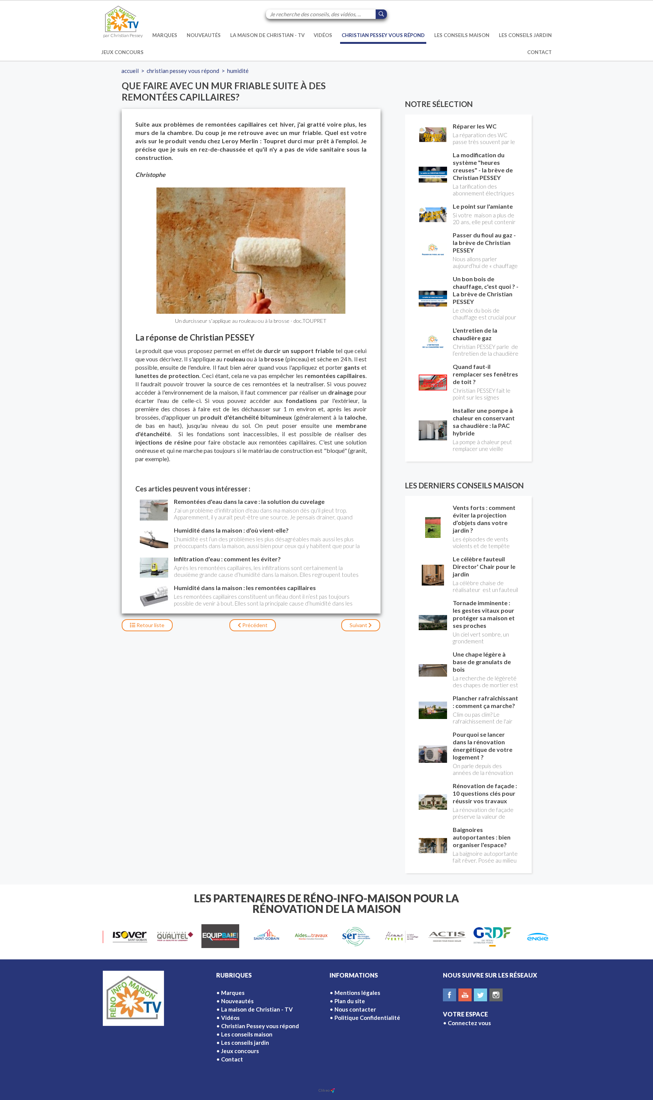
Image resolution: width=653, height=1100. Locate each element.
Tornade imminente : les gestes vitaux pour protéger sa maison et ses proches (484, 614)
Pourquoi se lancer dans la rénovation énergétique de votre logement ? (482, 746)
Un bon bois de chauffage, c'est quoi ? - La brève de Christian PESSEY (485, 290)
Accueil (130, 70)
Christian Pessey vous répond (383, 35)
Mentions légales (357, 992)
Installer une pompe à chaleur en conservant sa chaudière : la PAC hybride (484, 422)
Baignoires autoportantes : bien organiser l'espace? (482, 837)
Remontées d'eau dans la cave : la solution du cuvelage (249, 501)
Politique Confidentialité (367, 1017)
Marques (164, 35)
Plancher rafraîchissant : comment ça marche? (485, 701)
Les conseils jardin (525, 35)
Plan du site (349, 1001)
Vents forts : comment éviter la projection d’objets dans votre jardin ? (484, 519)
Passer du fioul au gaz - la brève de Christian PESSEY (484, 242)
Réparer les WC (475, 126)
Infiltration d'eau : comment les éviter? (227, 558)
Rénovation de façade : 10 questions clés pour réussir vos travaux (485, 793)
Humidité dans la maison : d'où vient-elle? (231, 530)
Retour (149, 625)
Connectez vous (469, 1022)
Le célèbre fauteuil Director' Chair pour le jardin (484, 566)
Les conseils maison (461, 35)
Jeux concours (122, 52)
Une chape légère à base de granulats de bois (482, 662)
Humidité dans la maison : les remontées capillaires (245, 587)
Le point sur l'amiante (483, 206)
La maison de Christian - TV (267, 35)
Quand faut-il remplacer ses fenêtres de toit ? (485, 374)
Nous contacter (355, 1009)
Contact (539, 52)
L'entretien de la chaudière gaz (475, 334)
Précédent (254, 625)
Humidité (238, 70)
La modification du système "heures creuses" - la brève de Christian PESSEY (483, 166)
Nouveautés (204, 35)
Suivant (359, 625)
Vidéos (323, 35)
